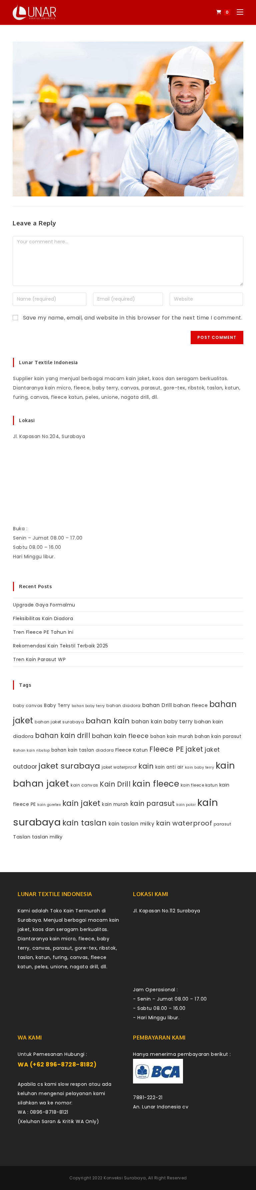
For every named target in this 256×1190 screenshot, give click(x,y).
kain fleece (155, 784)
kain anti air (169, 767)
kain (146, 766)
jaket (194, 749)
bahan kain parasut (218, 736)
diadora (105, 750)
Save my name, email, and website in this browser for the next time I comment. (133, 318)
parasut (222, 824)
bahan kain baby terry (162, 721)
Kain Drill (115, 784)
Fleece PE (166, 749)
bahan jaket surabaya (59, 722)
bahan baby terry (88, 705)
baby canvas (28, 705)
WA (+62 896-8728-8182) (57, 1065)
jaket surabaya (69, 765)
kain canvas (84, 785)
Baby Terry (57, 705)
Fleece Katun (131, 750)
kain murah (115, 804)
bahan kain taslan (72, 750)
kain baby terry (199, 767)
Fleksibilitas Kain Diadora (43, 618)
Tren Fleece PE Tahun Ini (43, 632)
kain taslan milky (131, 823)
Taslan (21, 836)
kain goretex (49, 804)
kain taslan (84, 823)
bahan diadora (123, 705)
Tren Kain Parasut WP (39, 659)
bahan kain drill (62, 735)
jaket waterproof (119, 767)
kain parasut (152, 803)
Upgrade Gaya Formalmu (44, 604)
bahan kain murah (171, 736)
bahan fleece (190, 705)
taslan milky (47, 836)
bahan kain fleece (120, 736)
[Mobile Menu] (237, 12)
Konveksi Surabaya (125, 1178)
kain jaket (81, 803)
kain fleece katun (199, 785)
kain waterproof (184, 823)
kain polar (186, 804)
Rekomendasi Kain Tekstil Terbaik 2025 (60, 645)
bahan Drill (157, 705)
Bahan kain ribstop (31, 750)
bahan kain (108, 721)
